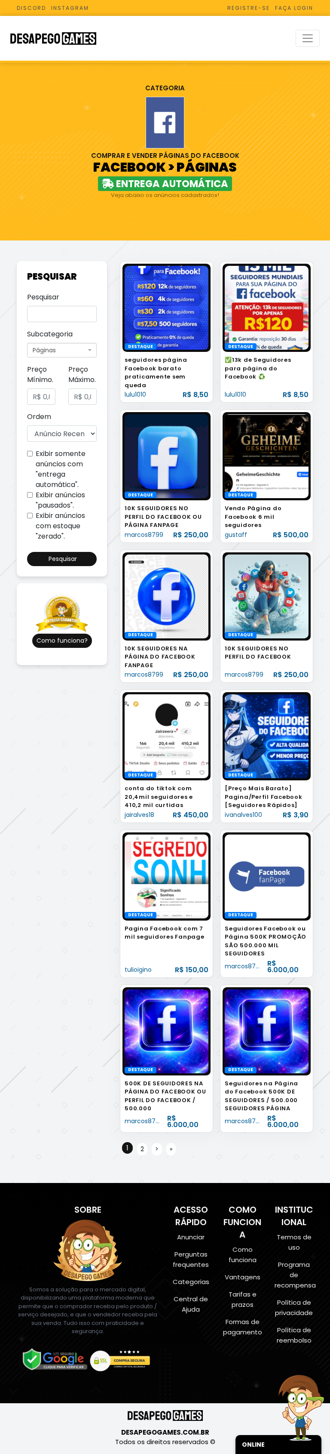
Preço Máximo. (82, 374)
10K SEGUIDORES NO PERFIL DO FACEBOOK (258, 652)
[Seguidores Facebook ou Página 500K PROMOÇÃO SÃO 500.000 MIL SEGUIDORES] (267, 876)
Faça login (294, 8)
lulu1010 (135, 394)
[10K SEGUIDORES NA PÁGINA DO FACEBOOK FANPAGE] (166, 596)
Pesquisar (43, 297)
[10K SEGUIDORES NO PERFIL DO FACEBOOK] (267, 596)
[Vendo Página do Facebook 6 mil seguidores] (267, 456)
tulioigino (138, 969)
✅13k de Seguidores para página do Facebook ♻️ (258, 368)
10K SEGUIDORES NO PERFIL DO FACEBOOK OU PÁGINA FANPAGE (163, 516)
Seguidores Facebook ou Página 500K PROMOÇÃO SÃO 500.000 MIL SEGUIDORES (265, 941)
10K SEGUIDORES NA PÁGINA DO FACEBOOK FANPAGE (160, 656)
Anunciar (191, 1236)
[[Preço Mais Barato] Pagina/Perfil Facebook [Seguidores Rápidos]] (267, 736)
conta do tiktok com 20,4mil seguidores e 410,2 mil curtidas (159, 796)
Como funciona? (62, 640)
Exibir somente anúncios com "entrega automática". (61, 469)
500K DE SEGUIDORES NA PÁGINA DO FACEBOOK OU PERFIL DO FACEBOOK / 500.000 (165, 1096)
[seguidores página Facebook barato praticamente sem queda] (166, 307)
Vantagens (242, 1276)
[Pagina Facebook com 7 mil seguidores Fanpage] (166, 876)
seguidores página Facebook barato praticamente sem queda (156, 372)
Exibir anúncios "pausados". (60, 500)
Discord (31, 8)
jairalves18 (139, 814)
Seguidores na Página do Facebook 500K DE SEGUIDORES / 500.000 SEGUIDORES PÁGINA (261, 1096)
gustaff (236, 534)
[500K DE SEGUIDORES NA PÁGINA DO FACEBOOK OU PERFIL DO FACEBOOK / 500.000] (166, 1031)
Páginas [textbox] (44, 350)
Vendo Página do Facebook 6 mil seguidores (253, 516)
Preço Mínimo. (40, 374)
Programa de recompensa (295, 1275)
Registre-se (248, 8)
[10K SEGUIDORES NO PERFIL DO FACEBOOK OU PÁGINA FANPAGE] (166, 456)
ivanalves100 (243, 814)
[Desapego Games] (58, 38)
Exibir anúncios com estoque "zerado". (60, 526)
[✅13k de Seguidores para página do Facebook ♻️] (267, 307)
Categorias (191, 1281)
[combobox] (62, 350)
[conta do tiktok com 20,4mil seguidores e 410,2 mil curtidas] (166, 736)
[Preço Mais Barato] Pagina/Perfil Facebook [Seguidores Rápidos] (263, 796)
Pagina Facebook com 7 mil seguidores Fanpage (165, 932)
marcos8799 (144, 534)
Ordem (39, 417)
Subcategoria (50, 334)
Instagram (70, 8)
